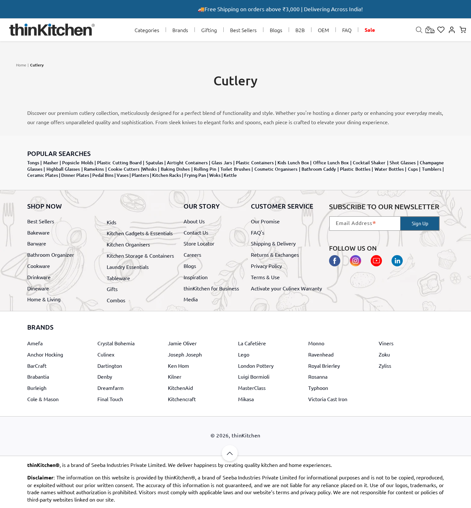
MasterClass (252, 387)
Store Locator (199, 243)
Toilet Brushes (235, 169)
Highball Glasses (63, 169)
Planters (140, 175)
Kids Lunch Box (293, 162)
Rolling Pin (205, 169)
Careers (192, 254)
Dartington (109, 365)
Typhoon (318, 387)
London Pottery (256, 365)
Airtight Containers (187, 162)
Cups (413, 169)
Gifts (112, 289)
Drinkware (39, 277)
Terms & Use (265, 277)
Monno (316, 343)
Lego (243, 354)
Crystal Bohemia (116, 343)
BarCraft (36, 365)
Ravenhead (321, 354)
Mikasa (246, 399)
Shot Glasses (403, 162)
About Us (194, 221)
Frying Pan (195, 175)
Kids (111, 222)
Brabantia (38, 376)
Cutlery (37, 65)
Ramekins (94, 169)
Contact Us (196, 232)
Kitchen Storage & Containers (140, 255)
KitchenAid (180, 387)
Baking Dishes (175, 169)
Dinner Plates (75, 175)
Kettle (230, 175)
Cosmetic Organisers (275, 169)
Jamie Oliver (182, 343)
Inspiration (196, 277)
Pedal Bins (102, 175)
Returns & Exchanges (275, 254)
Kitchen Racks (166, 175)
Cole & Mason (43, 399)
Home (21, 64)
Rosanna (317, 376)
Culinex (105, 354)
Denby (104, 376)
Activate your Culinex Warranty (286, 288)
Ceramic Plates (42, 175)
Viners (386, 343)
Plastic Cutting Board (119, 162)
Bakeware (38, 232)
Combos (116, 300)
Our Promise (265, 221)
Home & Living (44, 299)
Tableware (118, 278)
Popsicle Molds (77, 162)
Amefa (35, 343)
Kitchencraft (182, 399)
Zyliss (385, 365)
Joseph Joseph (185, 354)
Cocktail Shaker (369, 162)
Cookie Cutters (123, 169)
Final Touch (110, 399)
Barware (36, 243)
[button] (147, 30)
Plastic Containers (254, 162)
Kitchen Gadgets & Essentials (140, 233)
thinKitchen (246, 435)
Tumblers (431, 169)
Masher (50, 162)
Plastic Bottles (355, 169)
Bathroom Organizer (50, 254)
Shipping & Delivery (273, 243)
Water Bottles (389, 169)
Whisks (149, 169)
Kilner (174, 376)
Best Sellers (40, 221)
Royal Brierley (324, 365)
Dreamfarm (110, 387)
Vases (122, 175)
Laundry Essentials (128, 266)
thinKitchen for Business (211, 288)
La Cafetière (252, 343)
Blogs (190, 266)
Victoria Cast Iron (327, 399)
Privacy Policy (266, 266)
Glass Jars (221, 162)
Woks (214, 175)
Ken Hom (178, 365)
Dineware (38, 288)
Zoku (384, 354)
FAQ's (257, 232)
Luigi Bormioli (253, 376)
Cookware (38, 266)
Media (191, 299)
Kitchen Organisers (128, 244)
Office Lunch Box (331, 162)
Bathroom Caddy (319, 169)
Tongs (33, 162)
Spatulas (154, 162)
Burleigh (36, 387)
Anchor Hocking (45, 354)
